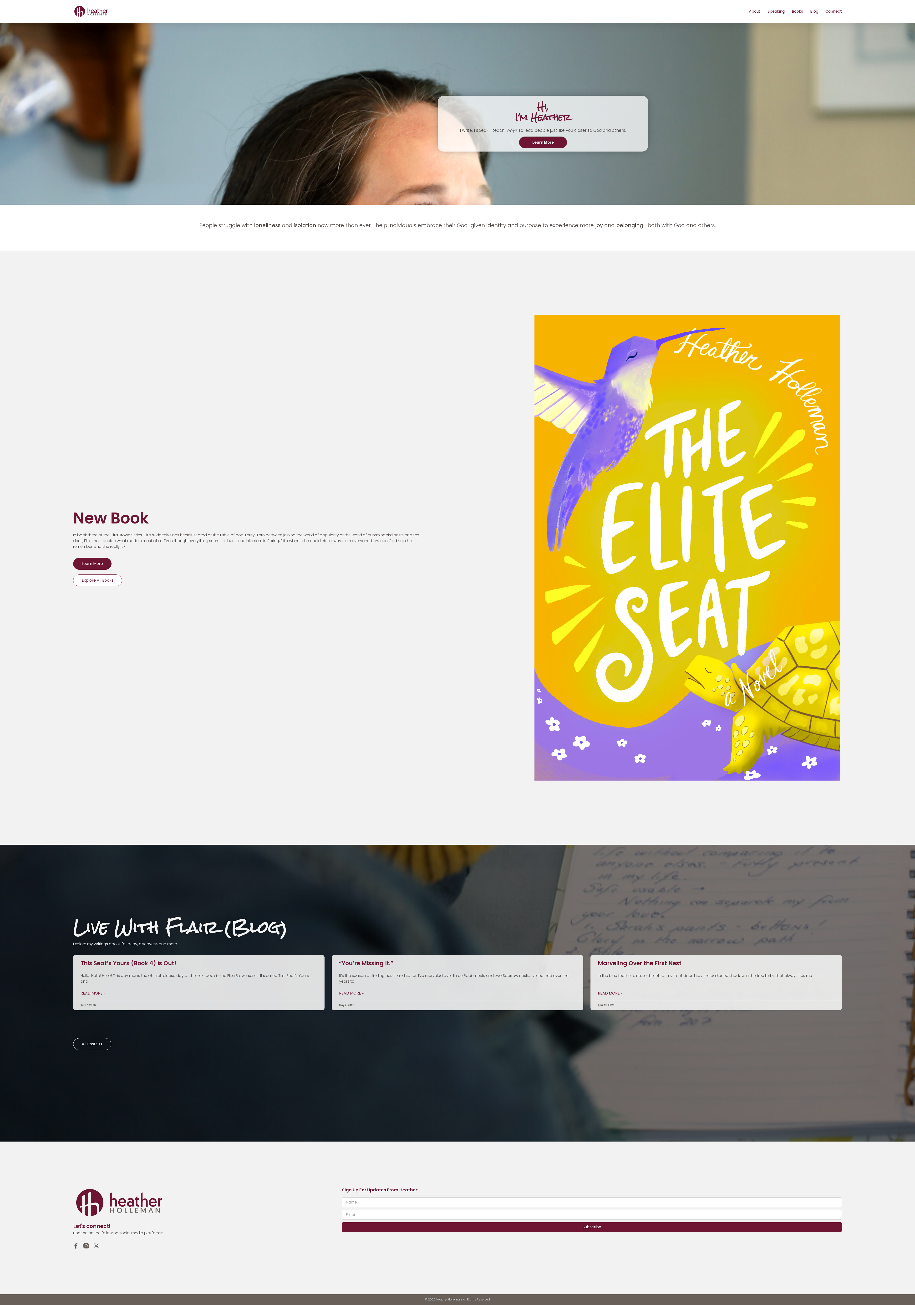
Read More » (93, 993)
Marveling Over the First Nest (639, 963)
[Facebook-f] (76, 1246)
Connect (833, 11)
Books (797, 11)
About (754, 11)
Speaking (776, 11)
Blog (814, 11)
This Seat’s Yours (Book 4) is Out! (128, 963)
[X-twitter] (96, 1246)
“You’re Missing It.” (366, 963)
